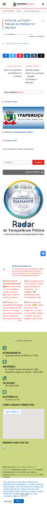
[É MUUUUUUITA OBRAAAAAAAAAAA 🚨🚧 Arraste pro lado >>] (13, 290)
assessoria (30, 470)
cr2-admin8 (10, 34)
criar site (19, 467)
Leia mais (25, 494)
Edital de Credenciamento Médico (18, 132)
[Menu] (4, 4)
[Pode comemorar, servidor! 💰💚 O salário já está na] (34, 311)
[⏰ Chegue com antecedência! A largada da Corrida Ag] (13, 311)
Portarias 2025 (10, 140)
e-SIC (17, 400)
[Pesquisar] (43, 4)
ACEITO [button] (19, 501)
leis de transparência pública (26, 475)
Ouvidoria (9, 400)
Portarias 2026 (10, 101)
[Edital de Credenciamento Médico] (23, 118)
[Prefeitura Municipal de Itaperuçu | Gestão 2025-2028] (23, 4)
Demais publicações (36, 36)
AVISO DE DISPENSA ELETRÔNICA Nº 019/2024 (13, 73)
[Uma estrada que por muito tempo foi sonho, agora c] (34, 290)
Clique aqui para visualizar (17, 43)
